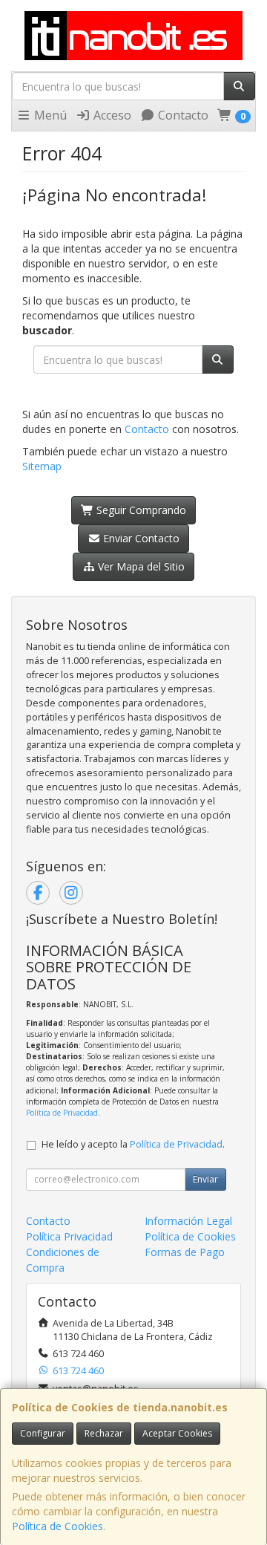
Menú (49, 115)
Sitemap (42, 466)
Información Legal (188, 1221)
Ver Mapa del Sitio (140, 566)
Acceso (110, 115)
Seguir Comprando (139, 510)
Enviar (205, 1179)
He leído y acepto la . (133, 1144)
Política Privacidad (69, 1236)
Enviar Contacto (139, 538)
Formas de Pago (185, 1252)
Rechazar (104, 1433)
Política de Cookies (57, 1526)
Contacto (181, 115)
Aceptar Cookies (177, 1433)
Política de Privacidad (62, 1112)
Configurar (42, 1433)
